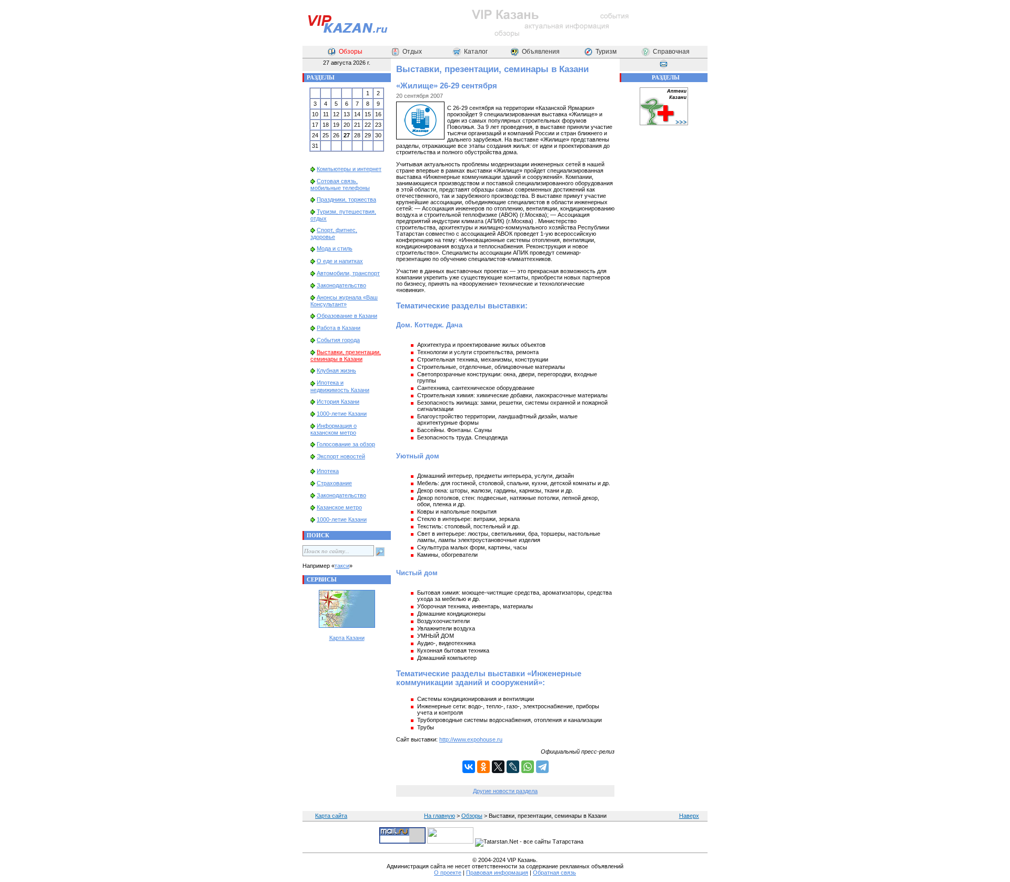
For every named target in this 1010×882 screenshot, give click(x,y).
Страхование (334, 483)
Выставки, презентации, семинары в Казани (345, 355)
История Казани (338, 401)
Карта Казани (347, 638)
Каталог (476, 51)
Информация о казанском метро (333, 429)
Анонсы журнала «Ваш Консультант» (344, 300)
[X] (498, 766)
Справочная (671, 51)
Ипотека (328, 471)
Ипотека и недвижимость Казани (339, 386)
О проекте (447, 872)
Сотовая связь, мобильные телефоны (340, 184)
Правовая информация (497, 872)
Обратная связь (554, 872)
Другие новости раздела (505, 791)
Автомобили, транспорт (348, 273)
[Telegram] (542, 766)
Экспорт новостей (341, 456)
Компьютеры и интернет (349, 169)
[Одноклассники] (483, 766)
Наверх (689, 816)
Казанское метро (339, 507)
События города (338, 340)
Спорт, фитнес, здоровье (333, 233)
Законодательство (341, 285)
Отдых (412, 51)
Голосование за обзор (346, 444)
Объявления (541, 51)
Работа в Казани (338, 328)
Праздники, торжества (346, 199)
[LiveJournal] (513, 766)
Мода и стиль (334, 248)
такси (342, 566)
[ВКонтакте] (468, 766)
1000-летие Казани (342, 413)
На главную (439, 816)
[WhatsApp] (527, 766)
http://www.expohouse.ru (470, 739)
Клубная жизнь (336, 370)
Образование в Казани (347, 316)
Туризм (606, 51)
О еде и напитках (340, 261)
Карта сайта (331, 816)
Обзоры (350, 51)
